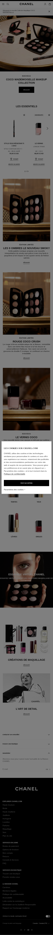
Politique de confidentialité (14, 474)
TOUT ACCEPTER (26, 483)
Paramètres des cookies (14, 489)
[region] (26, 467)
